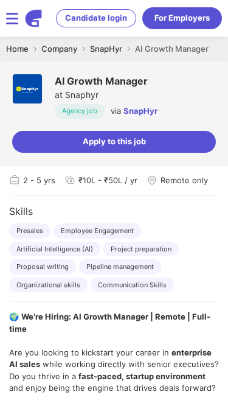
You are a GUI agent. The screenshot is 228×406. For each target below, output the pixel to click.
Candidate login (96, 18)
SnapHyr (140, 111)
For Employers (182, 18)
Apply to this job (114, 141)
